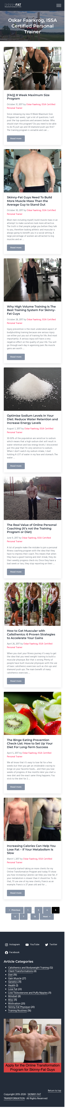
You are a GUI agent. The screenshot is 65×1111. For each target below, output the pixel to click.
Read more (17, 139)
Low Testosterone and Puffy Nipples (28, 993)
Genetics (13, 982)
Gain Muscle (14, 979)
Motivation (14, 1004)
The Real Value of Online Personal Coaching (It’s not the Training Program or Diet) (32, 528)
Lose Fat (12, 989)
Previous (15, 910)
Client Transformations (20, 971)
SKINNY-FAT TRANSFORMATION (22, 1096)
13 (36, 917)
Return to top (54, 1091)
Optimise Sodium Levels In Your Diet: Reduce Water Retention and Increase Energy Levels (32, 419)
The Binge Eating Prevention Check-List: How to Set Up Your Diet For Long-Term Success (30, 743)
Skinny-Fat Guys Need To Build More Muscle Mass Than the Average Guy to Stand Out (29, 201)
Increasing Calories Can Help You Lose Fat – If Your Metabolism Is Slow (31, 849)
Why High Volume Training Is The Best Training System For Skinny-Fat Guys (31, 310)
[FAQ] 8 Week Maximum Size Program (28, 96)
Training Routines (17, 1011)
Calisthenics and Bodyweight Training (28, 968)
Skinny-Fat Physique (19, 1007)
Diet (10, 975)
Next (45, 916)
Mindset (12, 996)
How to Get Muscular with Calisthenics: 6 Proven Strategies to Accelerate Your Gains (31, 634)
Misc (10, 1000)
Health (11, 986)
